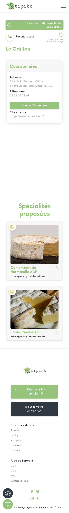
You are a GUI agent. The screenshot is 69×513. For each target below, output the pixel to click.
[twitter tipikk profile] (37, 492)
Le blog (15, 435)
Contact (15, 450)
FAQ (13, 476)
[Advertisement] (34, 165)
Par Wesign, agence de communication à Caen (38, 508)
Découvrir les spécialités (36, 391)
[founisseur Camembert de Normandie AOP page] (34, 244)
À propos (16, 430)
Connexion (16, 445)
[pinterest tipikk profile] (37, 499)
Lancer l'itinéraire (34, 105)
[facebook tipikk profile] (31, 492)
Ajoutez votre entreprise (34, 409)
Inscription (16, 440)
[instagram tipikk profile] (31, 499)
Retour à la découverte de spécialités (44, 25)
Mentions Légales (20, 481)
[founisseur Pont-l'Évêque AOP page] (34, 309)
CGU (13, 471)
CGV (13, 466)
